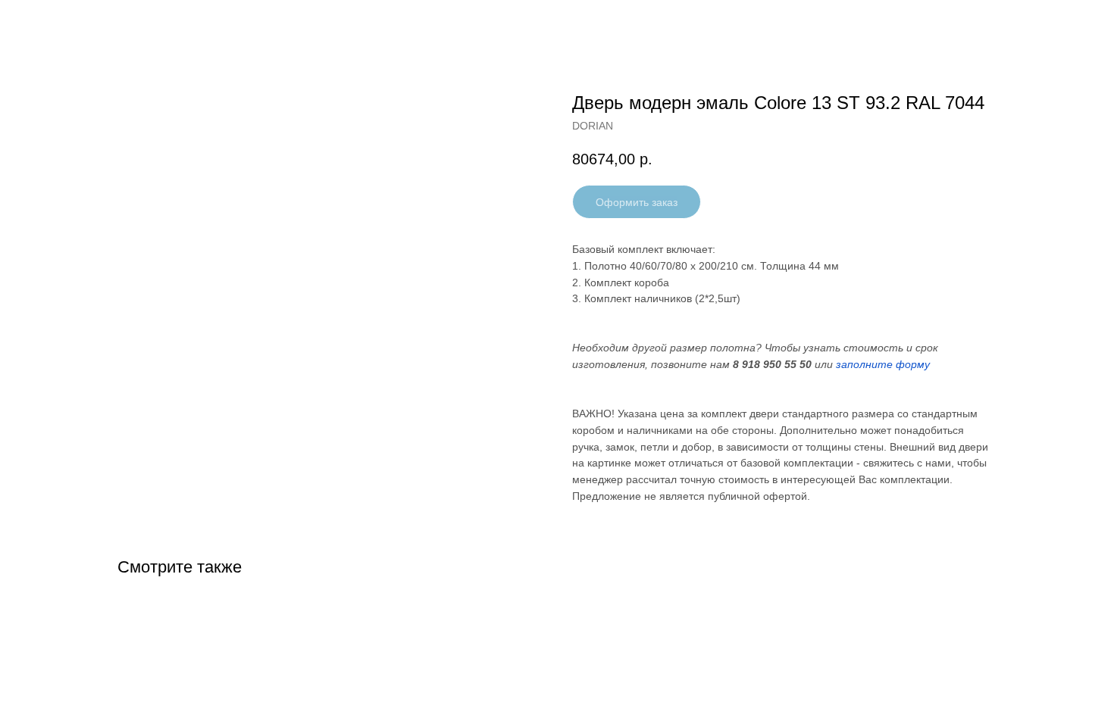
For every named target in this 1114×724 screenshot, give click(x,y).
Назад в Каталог (69, 23)
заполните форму (883, 364)
